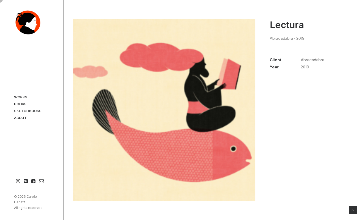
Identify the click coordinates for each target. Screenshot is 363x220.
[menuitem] (18, 181)
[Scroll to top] (353, 209)
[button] (18, 181)
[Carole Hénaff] (31, 23)
